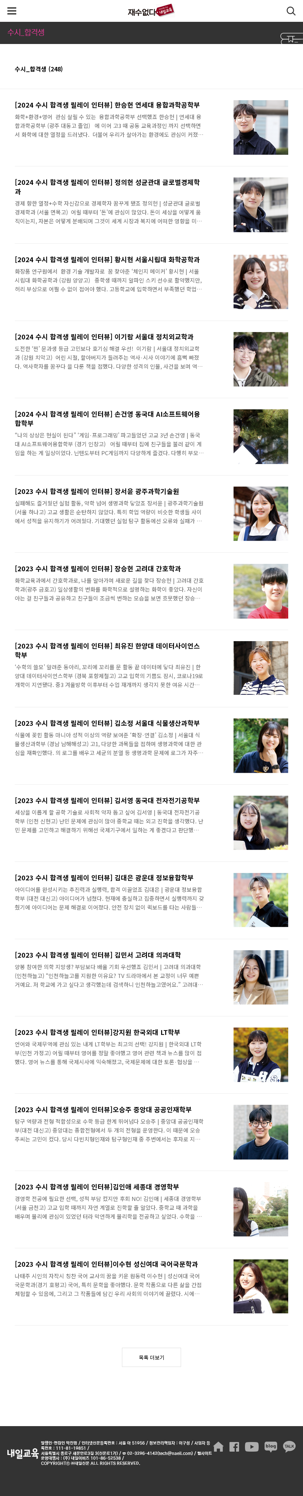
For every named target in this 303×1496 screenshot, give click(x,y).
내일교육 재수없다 (151, 11)
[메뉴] (11, 11)
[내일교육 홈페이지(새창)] (218, 1447)
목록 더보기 (151, 1357)
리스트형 (283, 69)
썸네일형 (273, 69)
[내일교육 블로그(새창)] (271, 1447)
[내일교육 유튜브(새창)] (252, 1447)
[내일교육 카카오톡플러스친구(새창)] (289, 1447)
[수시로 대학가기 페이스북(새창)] (234, 1447)
